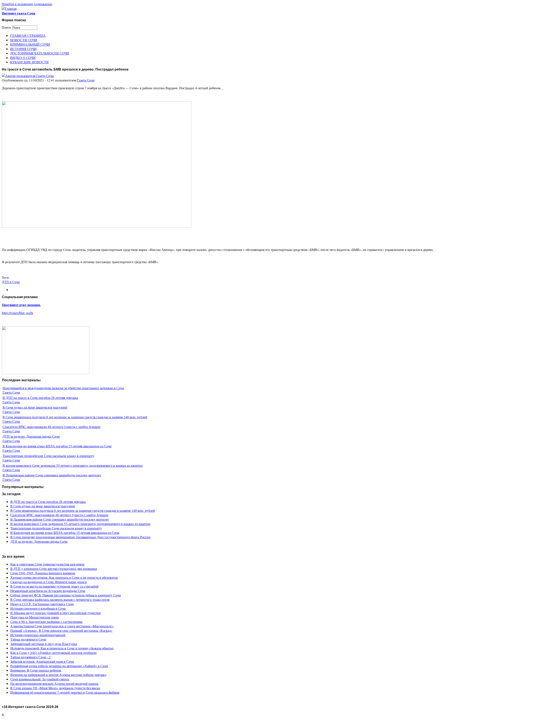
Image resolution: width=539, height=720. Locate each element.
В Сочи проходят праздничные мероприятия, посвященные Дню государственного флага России (80, 537)
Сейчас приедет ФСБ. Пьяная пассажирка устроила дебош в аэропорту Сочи (65, 595)
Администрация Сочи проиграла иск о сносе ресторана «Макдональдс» (62, 626)
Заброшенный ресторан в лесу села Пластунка (43, 643)
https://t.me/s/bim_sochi (17, 313)
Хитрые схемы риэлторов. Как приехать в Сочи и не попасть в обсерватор (64, 577)
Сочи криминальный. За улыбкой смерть (39, 679)
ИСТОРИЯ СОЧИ (23, 49)
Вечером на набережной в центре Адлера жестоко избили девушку (58, 674)
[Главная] (9, 8)
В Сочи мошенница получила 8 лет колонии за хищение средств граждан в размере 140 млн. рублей (75, 417)
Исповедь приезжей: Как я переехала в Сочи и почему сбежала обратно (61, 648)
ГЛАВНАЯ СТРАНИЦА (28, 35)
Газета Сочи (86, 80)
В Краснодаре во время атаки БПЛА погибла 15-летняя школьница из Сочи (57, 446)
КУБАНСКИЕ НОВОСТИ (29, 62)
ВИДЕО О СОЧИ (23, 57)
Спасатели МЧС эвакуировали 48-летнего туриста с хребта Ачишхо (51, 426)
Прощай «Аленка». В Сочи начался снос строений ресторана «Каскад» (61, 630)
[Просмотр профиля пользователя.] (28, 75)
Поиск (7, 27)
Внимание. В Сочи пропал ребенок (35, 670)
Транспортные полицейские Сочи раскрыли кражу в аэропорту (48, 455)
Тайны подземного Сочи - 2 (30, 657)
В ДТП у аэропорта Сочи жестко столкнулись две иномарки (53, 568)
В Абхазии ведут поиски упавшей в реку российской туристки (55, 613)
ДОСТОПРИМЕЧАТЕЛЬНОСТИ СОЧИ (39, 53)
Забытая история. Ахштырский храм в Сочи (42, 661)
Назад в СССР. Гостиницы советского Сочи (42, 604)
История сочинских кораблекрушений (37, 635)
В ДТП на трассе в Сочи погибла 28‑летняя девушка (40, 397)
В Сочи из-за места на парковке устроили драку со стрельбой (54, 586)
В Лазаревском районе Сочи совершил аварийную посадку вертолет (52, 475)
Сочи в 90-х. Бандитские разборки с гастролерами (46, 621)
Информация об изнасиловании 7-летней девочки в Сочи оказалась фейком (64, 692)
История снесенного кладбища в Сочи (38, 608)
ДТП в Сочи (11, 282)
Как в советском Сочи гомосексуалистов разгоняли (47, 564)
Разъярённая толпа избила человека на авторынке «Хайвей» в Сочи (59, 666)
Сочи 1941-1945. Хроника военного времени (42, 573)
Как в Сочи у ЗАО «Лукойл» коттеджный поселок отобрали (53, 652)
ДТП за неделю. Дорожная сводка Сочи (31, 436)
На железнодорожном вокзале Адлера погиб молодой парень (54, 683)
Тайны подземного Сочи (28, 639)
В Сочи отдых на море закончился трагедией (35, 407)
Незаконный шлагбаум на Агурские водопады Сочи (47, 590)
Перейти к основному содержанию (27, 4)
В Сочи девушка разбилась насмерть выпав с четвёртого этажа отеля (59, 599)
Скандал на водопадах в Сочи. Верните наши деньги (48, 582)
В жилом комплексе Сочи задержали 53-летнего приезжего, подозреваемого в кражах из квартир (73, 465)
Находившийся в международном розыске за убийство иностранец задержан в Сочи (63, 388)
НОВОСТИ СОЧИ (23, 40)
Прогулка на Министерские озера (34, 617)
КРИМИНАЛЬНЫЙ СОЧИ (30, 44)
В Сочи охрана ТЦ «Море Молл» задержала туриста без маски (55, 688)
